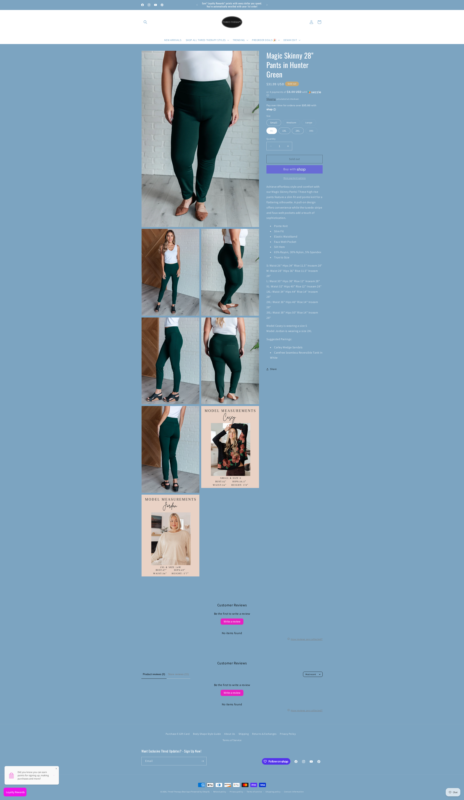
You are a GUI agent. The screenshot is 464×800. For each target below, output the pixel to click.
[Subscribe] (202, 761)
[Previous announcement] (197, 4)
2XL (298, 131)
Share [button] (273, 369)
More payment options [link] (294, 178)
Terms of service (254, 791)
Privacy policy (236, 791)
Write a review (232, 621)
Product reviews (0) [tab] (154, 674)
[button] (145, 22)
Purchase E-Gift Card (178, 733)
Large (310, 123)
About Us (229, 733)
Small (273, 122)
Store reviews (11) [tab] (178, 674)
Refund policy (219, 791)
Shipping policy (273, 791)
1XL (284, 131)
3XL (313, 131)
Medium (293, 123)
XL (273, 131)
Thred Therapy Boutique (179, 791)
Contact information (294, 791)
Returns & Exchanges (264, 733)
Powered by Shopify (200, 791)
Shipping (271, 99)
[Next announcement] (267, 4)
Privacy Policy (288, 733)
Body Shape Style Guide (207, 733)
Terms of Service (232, 740)
